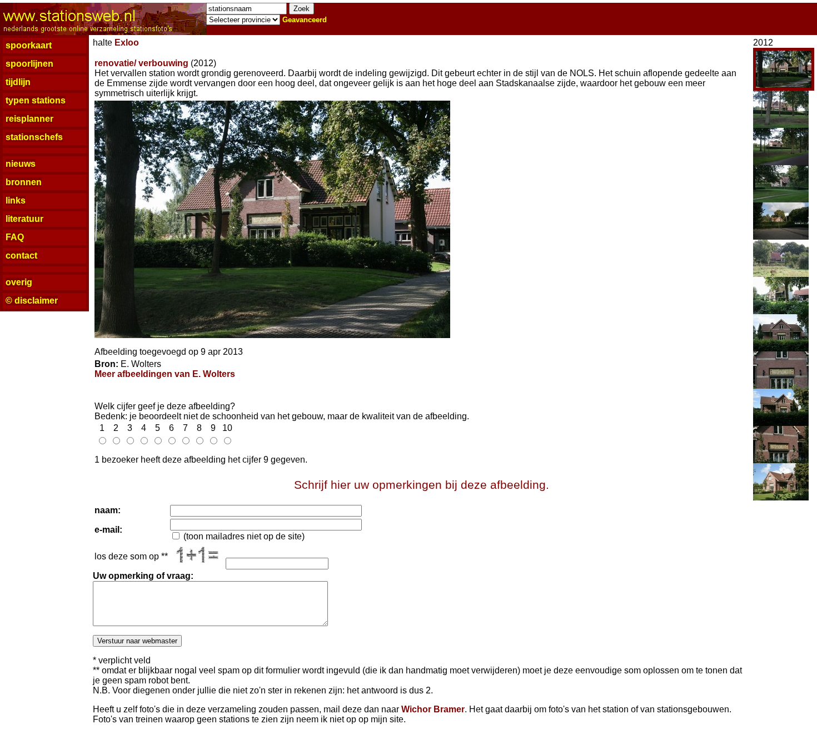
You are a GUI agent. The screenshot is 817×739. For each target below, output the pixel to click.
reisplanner (29, 118)
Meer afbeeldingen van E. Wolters (164, 374)
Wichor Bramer (433, 709)
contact (21, 255)
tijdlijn (18, 82)
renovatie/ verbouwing (141, 63)
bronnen (24, 182)
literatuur (24, 219)
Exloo (126, 42)
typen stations (36, 100)
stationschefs (34, 137)
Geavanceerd (304, 20)
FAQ (15, 237)
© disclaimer (32, 300)
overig (19, 282)
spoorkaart (29, 45)
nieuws (21, 163)
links (16, 200)
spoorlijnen (29, 63)
